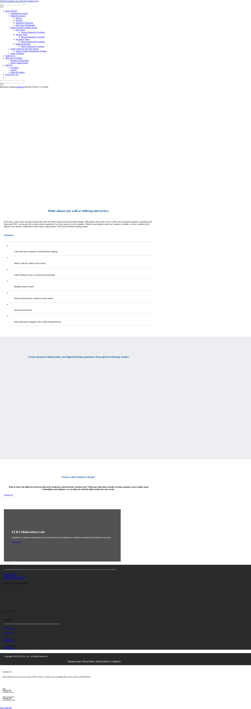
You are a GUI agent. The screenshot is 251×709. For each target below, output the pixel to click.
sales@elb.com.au (9, 641)
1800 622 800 (8, 639)
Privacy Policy (88, 661)
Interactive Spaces (9, 575)
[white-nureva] (10, 593)
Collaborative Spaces (10, 574)
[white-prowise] (10, 606)
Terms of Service (103, 661)
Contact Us (116, 661)
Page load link (6, 708)
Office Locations (9, 628)
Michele (20, 87)
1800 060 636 (8, 647)
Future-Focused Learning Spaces (14, 578)
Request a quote (9, 633)
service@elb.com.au (10, 649)
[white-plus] (10, 599)
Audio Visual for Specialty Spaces (14, 577)
